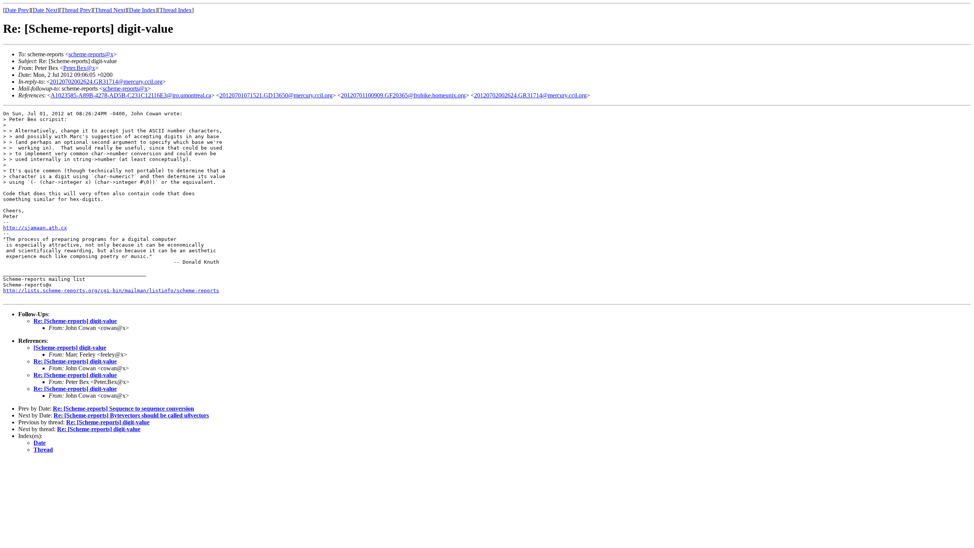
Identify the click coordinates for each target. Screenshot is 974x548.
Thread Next (110, 10)
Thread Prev (76, 10)
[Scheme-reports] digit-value (69, 347)
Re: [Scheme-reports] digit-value (75, 321)
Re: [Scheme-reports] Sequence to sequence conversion (123, 408)
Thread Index (175, 10)
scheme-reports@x (90, 54)
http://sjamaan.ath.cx (35, 228)
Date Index (142, 10)
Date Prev (17, 10)
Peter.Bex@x (79, 68)
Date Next (45, 10)
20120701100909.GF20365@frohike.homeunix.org (403, 95)
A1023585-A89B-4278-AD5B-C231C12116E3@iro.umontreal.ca (131, 95)
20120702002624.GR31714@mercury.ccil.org (106, 81)
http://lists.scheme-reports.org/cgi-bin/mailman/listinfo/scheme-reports (111, 290)
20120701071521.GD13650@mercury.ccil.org (276, 95)
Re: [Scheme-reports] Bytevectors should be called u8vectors (131, 415)
